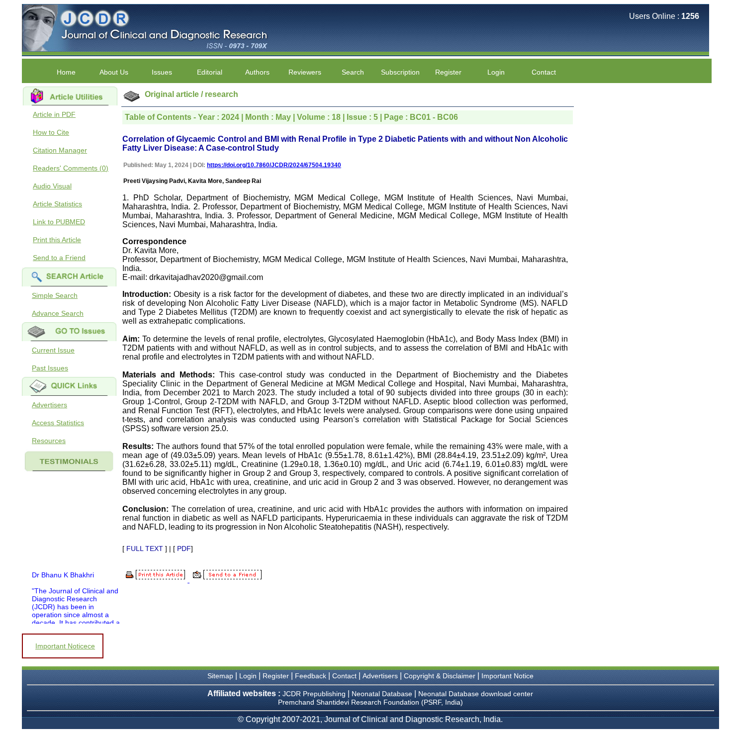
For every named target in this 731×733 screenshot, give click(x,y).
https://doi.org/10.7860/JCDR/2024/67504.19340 (274, 165)
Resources (49, 441)
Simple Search (55, 295)
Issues (162, 72)
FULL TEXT (144, 548)
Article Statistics (57, 204)
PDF (184, 548)
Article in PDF (54, 114)
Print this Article (57, 240)
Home (66, 72)
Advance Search (58, 313)
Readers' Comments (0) (70, 168)
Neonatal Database (383, 694)
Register (448, 72)
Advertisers (49, 405)
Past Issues (50, 368)
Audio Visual (52, 186)
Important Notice (507, 676)
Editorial (209, 72)
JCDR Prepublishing (314, 694)
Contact (544, 72)
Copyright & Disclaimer (439, 676)
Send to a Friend (59, 258)
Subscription (400, 72)
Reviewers (304, 72)
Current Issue (53, 350)
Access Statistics (58, 423)
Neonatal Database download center (475, 694)
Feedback (310, 676)
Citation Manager (60, 150)
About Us (113, 72)
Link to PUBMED (59, 222)
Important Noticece (65, 646)
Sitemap (220, 676)
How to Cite (51, 132)
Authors (257, 72)
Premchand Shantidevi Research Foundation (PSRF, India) (370, 702)
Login (496, 72)
